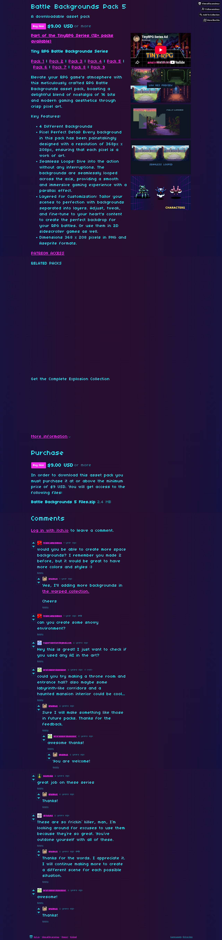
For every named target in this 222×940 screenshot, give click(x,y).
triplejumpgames (52, 543)
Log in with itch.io (50, 531)
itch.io (37, 936)
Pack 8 (79, 67)
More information (49, 436)
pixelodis (48, 776)
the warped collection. (65, 591)
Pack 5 (114, 61)
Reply (40, 573)
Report (65, 936)
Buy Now (38, 26)
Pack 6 (40, 67)
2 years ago (80, 643)
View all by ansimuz (50, 936)
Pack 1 (37, 61)
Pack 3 (76, 61)
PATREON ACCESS (48, 253)
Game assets (175, 936)
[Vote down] (33, 547)
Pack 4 (95, 61)
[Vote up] (33, 543)
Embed (73, 936)
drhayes (48, 815)
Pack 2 (56, 61)
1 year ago (70, 543)
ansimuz (53, 579)
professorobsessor (54, 670)
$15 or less (188, 936)
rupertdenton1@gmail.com (57, 643)
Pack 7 (60, 67)
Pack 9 (98, 67)
